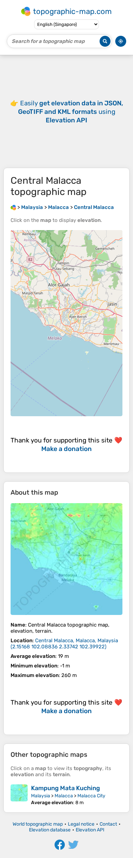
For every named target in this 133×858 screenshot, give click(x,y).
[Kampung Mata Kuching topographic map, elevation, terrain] (19, 795)
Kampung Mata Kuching (65, 788)
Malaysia (40, 796)
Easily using (70, 111)
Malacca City (91, 796)
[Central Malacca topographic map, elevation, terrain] (66, 559)
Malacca (64, 796)
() (64, 643)
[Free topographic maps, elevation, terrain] (13, 207)
